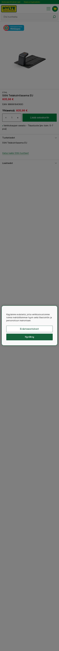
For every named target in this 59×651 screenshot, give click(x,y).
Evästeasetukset (29, 328)
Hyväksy (29, 337)
